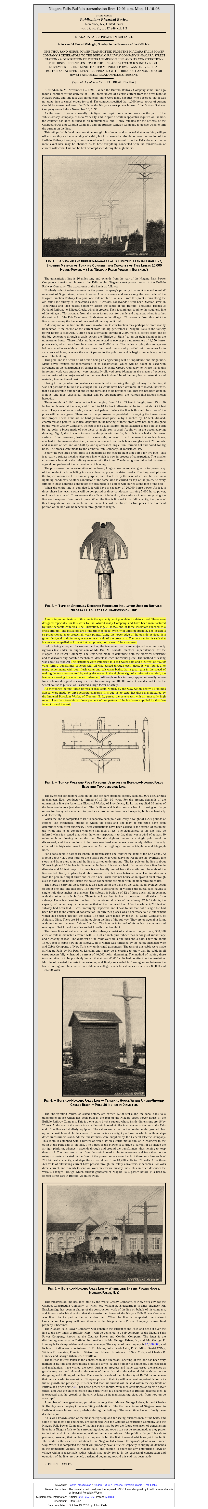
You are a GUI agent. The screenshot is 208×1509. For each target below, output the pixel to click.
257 (87, 1497)
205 (81, 1497)
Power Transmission (80, 1485)
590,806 (110, 1497)
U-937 (108, 1485)
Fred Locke (150, 1485)
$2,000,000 (152, 1344)
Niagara (98, 1485)
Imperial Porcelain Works (128, 1485)
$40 (76, 1386)
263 (93, 1497)
